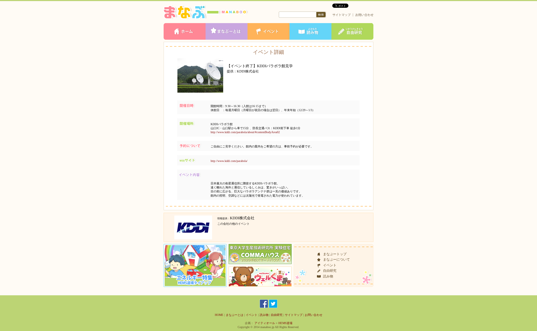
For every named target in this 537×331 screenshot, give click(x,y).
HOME (219, 315)
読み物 (328, 276)
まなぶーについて (336, 259)
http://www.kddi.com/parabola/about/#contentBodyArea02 (245, 132)
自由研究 (329, 270)
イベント (329, 265)
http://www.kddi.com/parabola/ (229, 161)
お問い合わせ (313, 315)
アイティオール (264, 323)
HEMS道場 (285, 323)
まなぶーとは (234, 315)
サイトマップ (293, 315)
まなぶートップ (335, 254)
